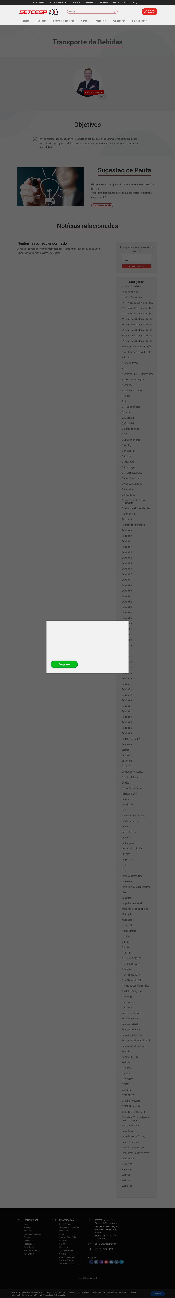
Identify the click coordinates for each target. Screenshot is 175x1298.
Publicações (119, 20)
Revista (116, 3)
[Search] (115, 12)
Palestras (101, 20)
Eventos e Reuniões (63, 20)
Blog (135, 3)
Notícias (42, 20)
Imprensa (104, 3)
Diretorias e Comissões (58, 3)
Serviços (26, 20)
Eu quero (64, 664)
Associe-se (91, 3)
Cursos (85, 20)
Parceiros (77, 3)
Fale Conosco (139, 20)
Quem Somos (38, 3)
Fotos (126, 3)
